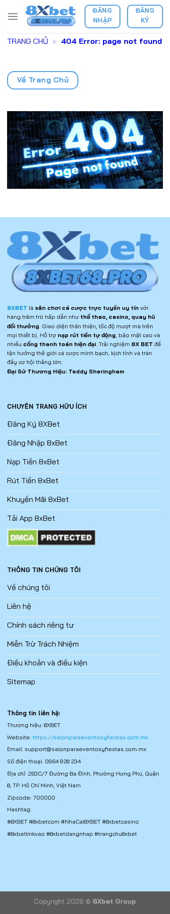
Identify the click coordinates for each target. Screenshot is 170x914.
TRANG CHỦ (27, 41)
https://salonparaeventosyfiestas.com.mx (90, 737)
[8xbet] (51, 16)
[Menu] (12, 16)
